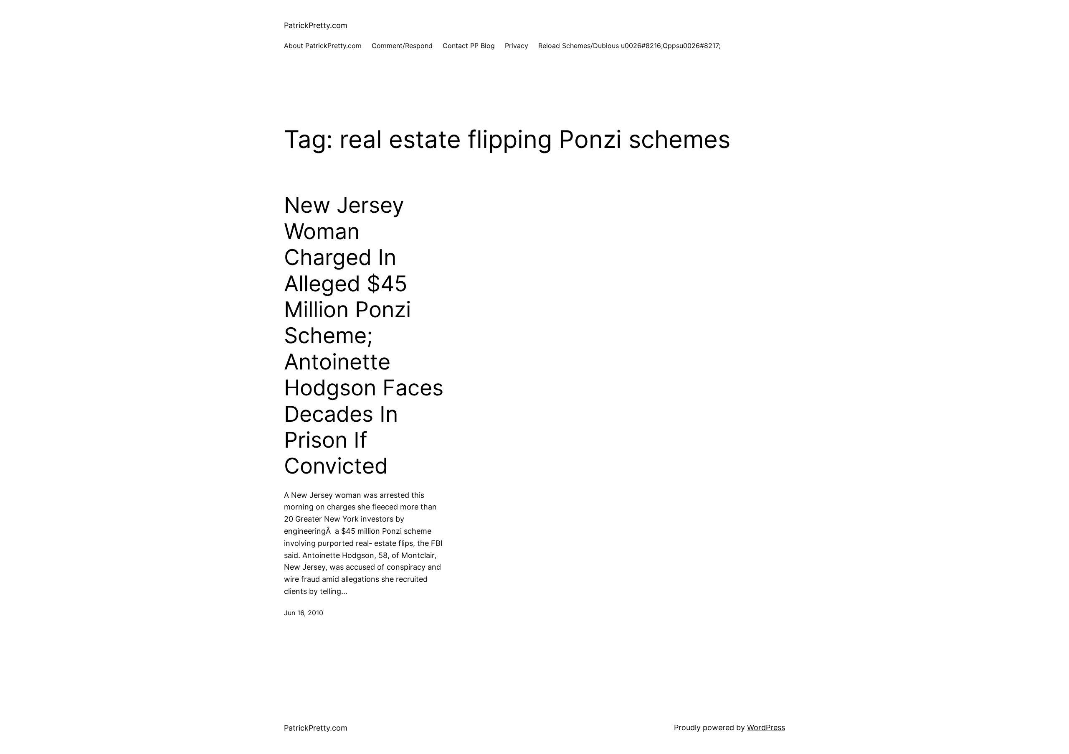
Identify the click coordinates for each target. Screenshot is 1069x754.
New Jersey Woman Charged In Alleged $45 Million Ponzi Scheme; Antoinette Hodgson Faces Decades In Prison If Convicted (363, 335)
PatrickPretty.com (315, 25)
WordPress (766, 727)
